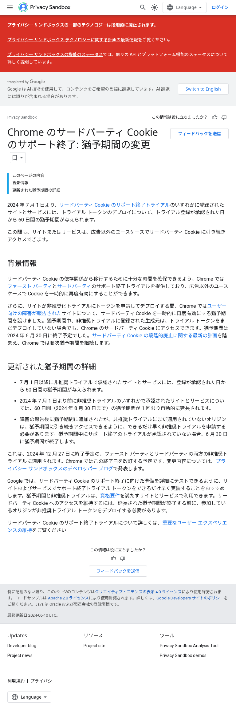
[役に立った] (214, 117)
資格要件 (110, 496)
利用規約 (16, 681)
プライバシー (43, 681)
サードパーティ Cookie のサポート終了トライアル (114, 205)
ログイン (220, 7)
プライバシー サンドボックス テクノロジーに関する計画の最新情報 (72, 39)
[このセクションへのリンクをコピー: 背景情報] (43, 264)
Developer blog (21, 645)
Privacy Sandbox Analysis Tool (189, 645)
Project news (20, 655)
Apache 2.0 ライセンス (68, 598)
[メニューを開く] (10, 7)
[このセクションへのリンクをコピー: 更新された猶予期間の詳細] (102, 367)
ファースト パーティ (29, 286)
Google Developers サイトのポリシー (190, 598)
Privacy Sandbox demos (183, 655)
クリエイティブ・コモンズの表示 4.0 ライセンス (138, 592)
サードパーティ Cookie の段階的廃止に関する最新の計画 (154, 336)
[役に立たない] (224, 117)
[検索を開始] (143, 7)
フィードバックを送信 (199, 133)
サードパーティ (74, 286)
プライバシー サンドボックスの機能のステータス (55, 54)
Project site (94, 645)
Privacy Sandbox (22, 117)
